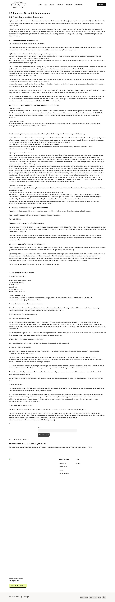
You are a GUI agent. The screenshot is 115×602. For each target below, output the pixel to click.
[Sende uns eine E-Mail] (62, 597)
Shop (45, 4)
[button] (90, 4)
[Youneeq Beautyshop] (18, 4)
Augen (51, 4)
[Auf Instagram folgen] (56, 597)
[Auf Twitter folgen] (59, 597)
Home (40, 4)
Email (39, 427)
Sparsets (69, 4)
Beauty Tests (78, 4)
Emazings (26, 597)
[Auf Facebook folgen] (53, 597)
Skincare (60, 4)
